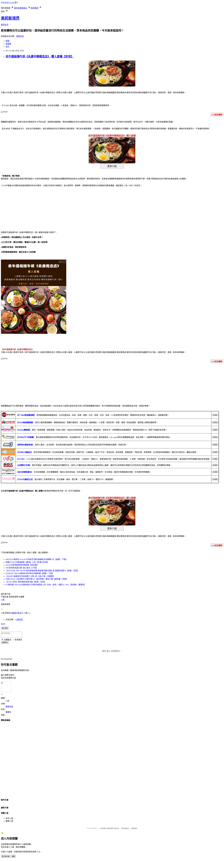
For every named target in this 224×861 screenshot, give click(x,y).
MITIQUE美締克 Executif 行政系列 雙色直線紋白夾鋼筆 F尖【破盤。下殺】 (36, 559)
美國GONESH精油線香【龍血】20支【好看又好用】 (27, 562)
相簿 (7, 41)
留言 (19, 613)
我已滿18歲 (6, 856)
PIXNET (94, 828)
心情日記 (19, 620)
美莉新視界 (10, 18)
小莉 (3, 600)
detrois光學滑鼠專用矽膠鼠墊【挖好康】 (22, 565)
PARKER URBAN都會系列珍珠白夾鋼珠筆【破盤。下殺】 (30, 573)
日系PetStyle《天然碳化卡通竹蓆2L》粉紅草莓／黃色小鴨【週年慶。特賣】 (37, 579)
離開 (13, 856)
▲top (3, 624)
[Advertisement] (20, 207)
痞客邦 (14, 613)
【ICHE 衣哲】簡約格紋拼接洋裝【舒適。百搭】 (26, 582)
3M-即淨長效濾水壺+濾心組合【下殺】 (22, 568)
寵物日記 (20, 36)
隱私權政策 (125, 828)
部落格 (8, 44)
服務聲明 (134, 828)
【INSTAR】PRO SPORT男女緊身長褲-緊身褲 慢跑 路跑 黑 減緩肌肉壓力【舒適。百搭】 (42, 571)
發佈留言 (5, 642)
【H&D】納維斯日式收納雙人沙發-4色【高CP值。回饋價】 (30, 576)
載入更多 (5, 628)
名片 (7, 47)
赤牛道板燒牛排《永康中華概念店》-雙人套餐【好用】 (40, 56)
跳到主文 (4, 25)
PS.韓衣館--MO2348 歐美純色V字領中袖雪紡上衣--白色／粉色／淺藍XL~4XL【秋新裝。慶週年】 (46, 585)
